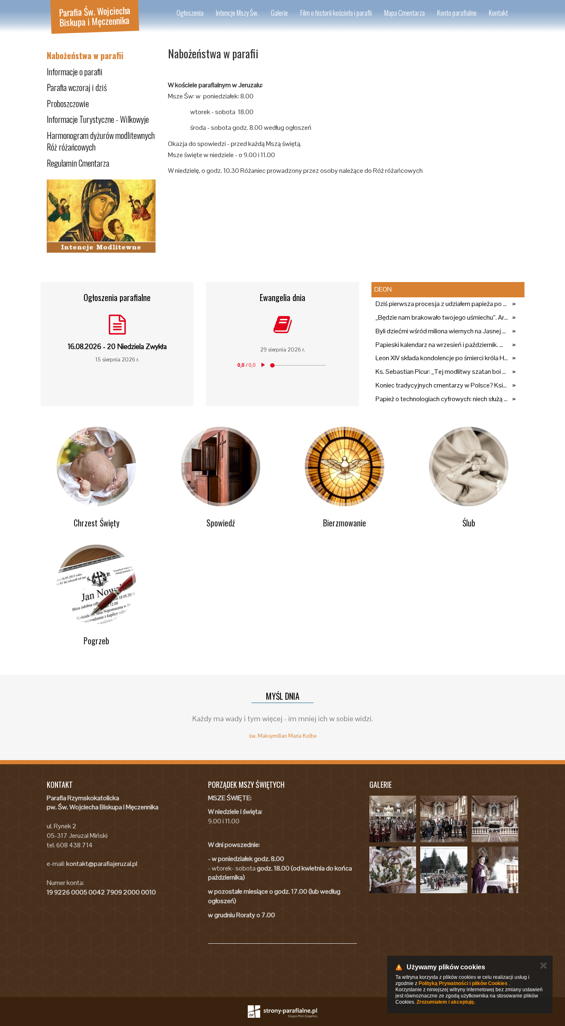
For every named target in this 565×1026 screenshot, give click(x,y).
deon (383, 289)
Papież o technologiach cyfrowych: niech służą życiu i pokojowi (442, 399)
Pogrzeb (96, 640)
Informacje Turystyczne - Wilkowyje (98, 119)
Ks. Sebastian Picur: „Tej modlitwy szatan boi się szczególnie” (442, 371)
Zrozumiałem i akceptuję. (446, 1002)
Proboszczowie (68, 103)
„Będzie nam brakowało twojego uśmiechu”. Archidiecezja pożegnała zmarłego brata (442, 317)
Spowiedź (220, 523)
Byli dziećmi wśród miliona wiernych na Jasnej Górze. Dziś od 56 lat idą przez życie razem (442, 331)
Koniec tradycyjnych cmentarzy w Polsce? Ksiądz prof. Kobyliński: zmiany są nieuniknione (442, 385)
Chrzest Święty (97, 523)
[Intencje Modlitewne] (101, 216)
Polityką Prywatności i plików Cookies (463, 983)
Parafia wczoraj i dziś (77, 87)
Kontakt (498, 12)
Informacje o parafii (75, 71)
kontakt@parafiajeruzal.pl (101, 863)
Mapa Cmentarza (404, 12)
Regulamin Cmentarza (78, 163)
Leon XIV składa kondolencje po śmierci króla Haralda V (442, 358)
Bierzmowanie (344, 523)
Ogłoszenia (190, 12)
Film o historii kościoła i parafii (336, 12)
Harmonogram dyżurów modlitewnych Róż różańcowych (101, 141)
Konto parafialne (456, 12)
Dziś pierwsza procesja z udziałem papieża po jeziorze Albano (442, 303)
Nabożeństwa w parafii (85, 55)
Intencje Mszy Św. (237, 12)
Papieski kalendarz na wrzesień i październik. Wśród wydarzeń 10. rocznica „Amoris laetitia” (442, 344)
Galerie (279, 12)
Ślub (468, 523)
